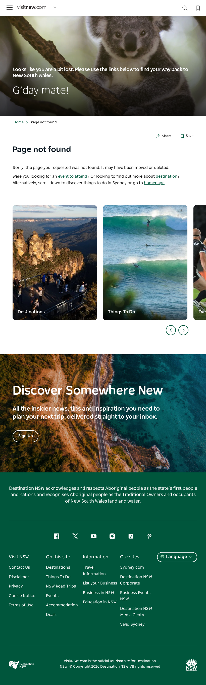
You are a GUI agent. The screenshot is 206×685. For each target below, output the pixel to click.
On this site (58, 557)
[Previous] (171, 330)
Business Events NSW (135, 596)
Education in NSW (100, 602)
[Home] (31, 7)
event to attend (72, 176)
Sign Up (25, 436)
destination (166, 176)
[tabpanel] (103, 58)
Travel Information (94, 570)
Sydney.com (132, 567)
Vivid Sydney (132, 624)
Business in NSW (98, 593)
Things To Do (58, 577)
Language (176, 557)
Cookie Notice (22, 596)
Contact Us (19, 567)
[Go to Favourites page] (197, 7)
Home (19, 122)
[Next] (183, 330)
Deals (51, 615)
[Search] (185, 9)
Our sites (129, 557)
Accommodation (62, 605)
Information (95, 557)
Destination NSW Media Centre (136, 612)
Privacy (16, 586)
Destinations (58, 567)
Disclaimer (19, 577)
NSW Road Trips (61, 586)
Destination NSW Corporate (136, 580)
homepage (154, 183)
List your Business (100, 583)
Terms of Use (21, 605)
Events (52, 596)
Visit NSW (19, 557)
